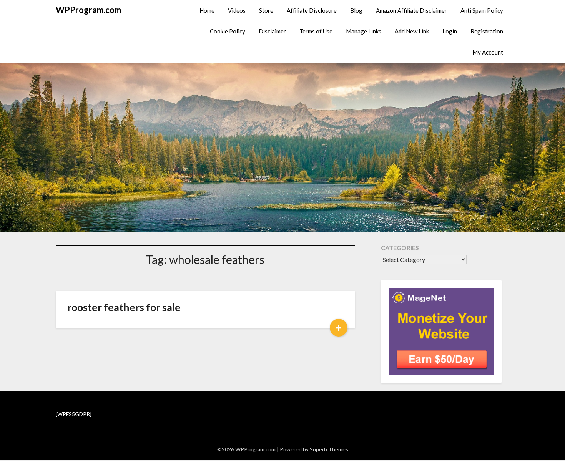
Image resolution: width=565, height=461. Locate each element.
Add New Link (412, 31)
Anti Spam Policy (481, 10)
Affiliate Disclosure (312, 10)
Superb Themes (329, 449)
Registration (486, 31)
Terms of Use (315, 31)
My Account (487, 52)
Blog (356, 10)
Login (449, 31)
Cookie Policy (227, 31)
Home (206, 10)
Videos (237, 10)
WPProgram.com (88, 10)
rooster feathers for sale (124, 307)
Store (266, 10)
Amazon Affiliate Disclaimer (411, 10)
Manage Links (363, 31)
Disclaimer (272, 31)
